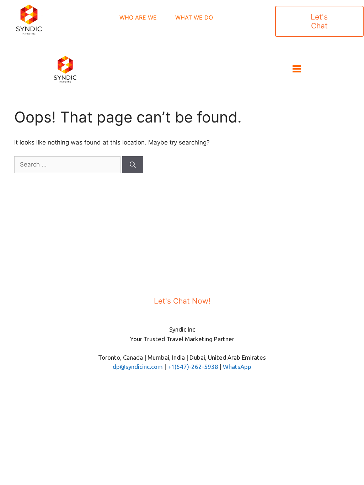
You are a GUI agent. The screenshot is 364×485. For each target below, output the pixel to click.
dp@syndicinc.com (138, 366)
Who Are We (138, 17)
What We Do (194, 17)
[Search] (132, 164)
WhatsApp (237, 366)
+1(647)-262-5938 (192, 366)
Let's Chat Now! (182, 300)
